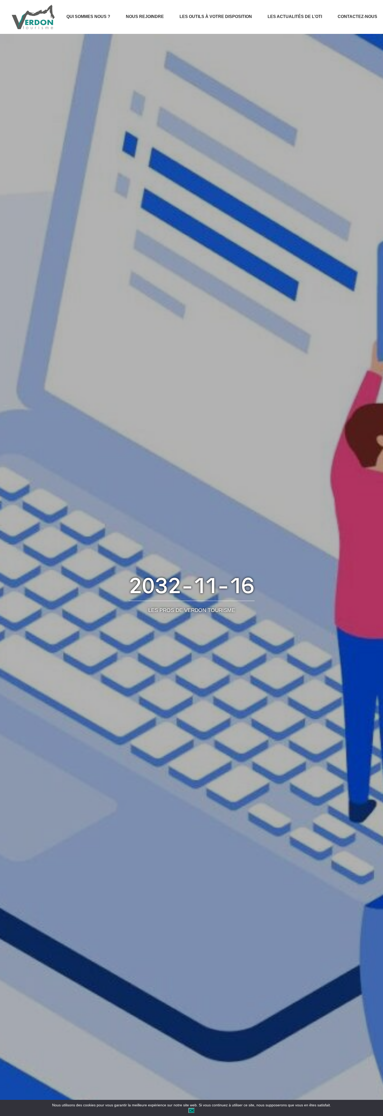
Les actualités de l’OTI (295, 16)
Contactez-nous (357, 16)
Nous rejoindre (145, 16)
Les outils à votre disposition (216, 16)
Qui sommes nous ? (88, 16)
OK (191, 1110)
